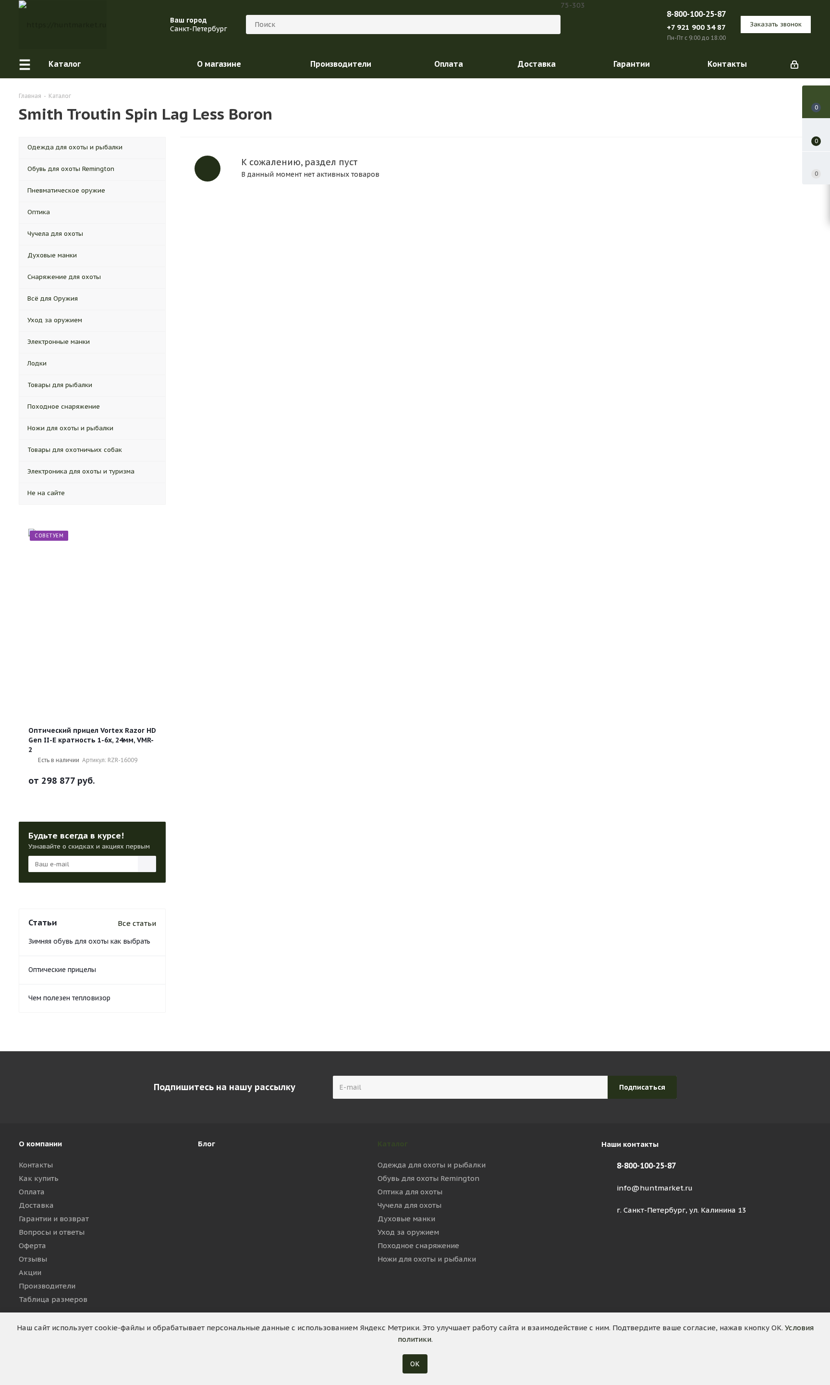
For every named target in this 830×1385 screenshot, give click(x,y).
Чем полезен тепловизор (69, 998)
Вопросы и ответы (52, 1232)
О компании (40, 1143)
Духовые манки (406, 1218)
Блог (206, 1143)
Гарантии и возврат (54, 1218)
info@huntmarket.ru (655, 1187)
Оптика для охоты (410, 1191)
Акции (30, 1272)
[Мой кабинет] (794, 64)
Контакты (36, 1164)
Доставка (36, 1205)
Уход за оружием (408, 1232)
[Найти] (549, 24)
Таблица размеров (53, 1299)
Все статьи (137, 923)
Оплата (32, 1191)
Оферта (32, 1245)
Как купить (39, 1178)
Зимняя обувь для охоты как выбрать (89, 941)
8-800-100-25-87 (696, 14)
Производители (47, 1285)
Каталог (393, 1143)
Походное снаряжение (418, 1245)
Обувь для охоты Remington (428, 1178)
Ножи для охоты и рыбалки (427, 1259)
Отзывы (33, 1259)
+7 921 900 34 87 (696, 27)
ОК (415, 1364)
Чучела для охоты (409, 1205)
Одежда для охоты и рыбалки (432, 1164)
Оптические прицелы (62, 969)
